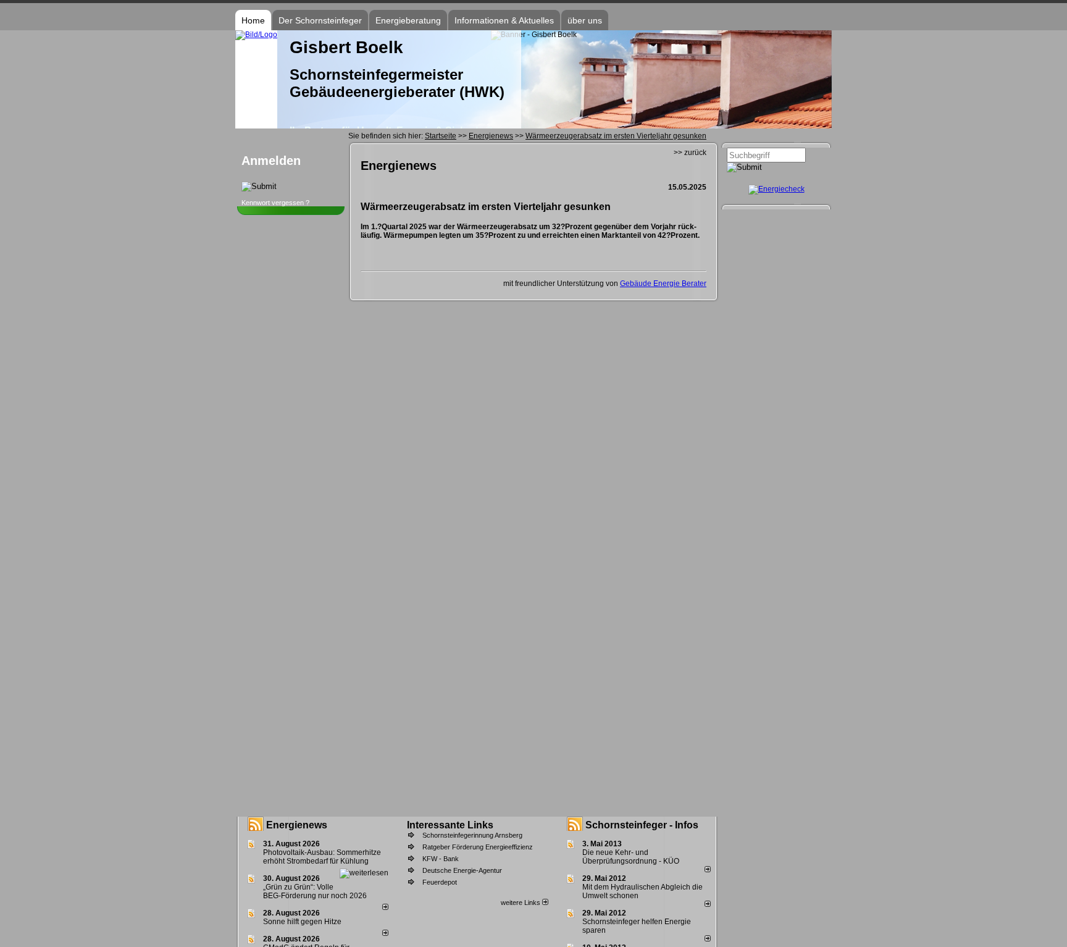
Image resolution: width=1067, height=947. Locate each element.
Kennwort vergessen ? (275, 202)
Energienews (296, 825)
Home (253, 20)
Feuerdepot (439, 882)
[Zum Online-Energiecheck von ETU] (776, 189)
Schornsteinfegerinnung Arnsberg (472, 835)
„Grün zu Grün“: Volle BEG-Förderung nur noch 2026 (315, 891)
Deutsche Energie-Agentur (462, 870)
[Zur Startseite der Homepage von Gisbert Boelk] (256, 34)
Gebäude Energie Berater (663, 283)
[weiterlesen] (364, 873)
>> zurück (690, 152)
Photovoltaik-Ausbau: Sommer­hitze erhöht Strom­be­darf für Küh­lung (322, 856)
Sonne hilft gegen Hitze (302, 921)
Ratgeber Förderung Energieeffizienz (477, 847)
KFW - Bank (440, 858)
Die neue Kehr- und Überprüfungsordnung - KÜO (630, 856)
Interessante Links (450, 825)
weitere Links (521, 902)
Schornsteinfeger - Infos (641, 825)
